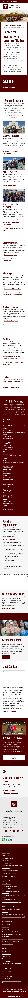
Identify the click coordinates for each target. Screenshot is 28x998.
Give (6, 657)
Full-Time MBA (6, 951)
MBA (3, 948)
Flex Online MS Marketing (9, 899)
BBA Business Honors (7, 858)
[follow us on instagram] (10, 831)
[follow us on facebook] (6, 831)
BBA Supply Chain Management (10, 870)
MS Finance (5, 912)
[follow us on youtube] (14, 831)
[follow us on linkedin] (22, 831)
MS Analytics (5, 927)
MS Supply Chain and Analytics (10, 941)
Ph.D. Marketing (6, 978)
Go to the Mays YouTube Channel (14, 757)
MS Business (5, 929)
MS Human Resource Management (11, 934)
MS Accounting (6, 924)
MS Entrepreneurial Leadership (10, 931)
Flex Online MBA (6, 884)
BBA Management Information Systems (12, 865)
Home (6, 25)
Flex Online (5, 881)
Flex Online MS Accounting (9, 886)
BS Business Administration (9, 876)
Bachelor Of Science (8, 873)
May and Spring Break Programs (12, 223)
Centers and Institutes (15, 25)
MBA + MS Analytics (7, 958)
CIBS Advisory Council (8, 608)
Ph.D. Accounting (6, 971)
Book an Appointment (9, 539)
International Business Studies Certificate (12, 358)
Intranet (23, 991)
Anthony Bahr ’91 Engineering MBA (11, 963)
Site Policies (7, 991)
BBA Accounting (6, 855)
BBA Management (6, 863)
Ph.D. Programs (6, 968)
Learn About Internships (12, 289)
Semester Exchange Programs (11, 152)
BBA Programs (6, 853)
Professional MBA (6, 954)
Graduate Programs (11, 321)
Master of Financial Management (11, 909)
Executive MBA (6, 956)
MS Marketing (5, 936)
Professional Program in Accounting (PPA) (13, 917)
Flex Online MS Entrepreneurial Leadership (14, 888)
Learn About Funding (11, 387)
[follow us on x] (18, 831)
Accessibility (15, 991)
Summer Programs (10, 255)
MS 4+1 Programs (7, 907)
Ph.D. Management (7, 976)
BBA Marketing (6, 868)
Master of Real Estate (7, 944)
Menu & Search (13, 996)
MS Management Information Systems (12, 914)
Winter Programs (10, 185)
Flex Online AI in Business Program (11, 902)
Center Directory (9, 87)
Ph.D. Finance (5, 973)
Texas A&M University (9, 1)
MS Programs (6, 921)
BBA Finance (5, 860)
